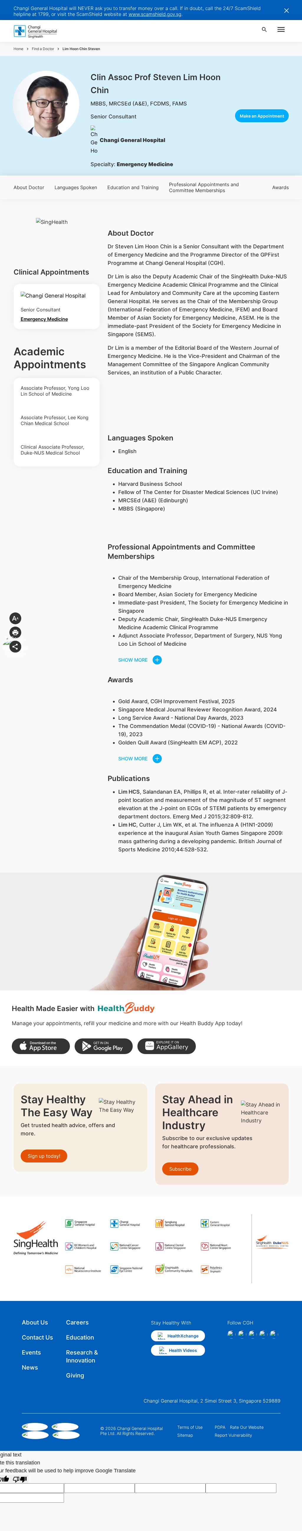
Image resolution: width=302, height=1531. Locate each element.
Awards (280, 187)
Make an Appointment (262, 115)
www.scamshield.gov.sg (155, 14)
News (30, 1367)
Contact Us (37, 1337)
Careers (77, 1322)
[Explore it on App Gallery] (166, 1046)
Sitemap (185, 1435)
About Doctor (29, 187)
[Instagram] (242, 1334)
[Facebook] (231, 1334)
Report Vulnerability (233, 1435)
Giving (75, 1375)
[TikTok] (263, 1334)
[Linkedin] (253, 1334)
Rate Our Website (247, 1427)
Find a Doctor (43, 49)
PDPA (220, 1427)
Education (80, 1337)
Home (18, 49)
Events (31, 1352)
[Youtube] (274, 1334)
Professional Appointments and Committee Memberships (204, 187)
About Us (35, 1322)
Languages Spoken (76, 187)
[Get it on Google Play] (104, 1046)
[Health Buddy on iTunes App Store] (41, 1046)
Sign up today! (44, 1156)
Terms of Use (190, 1427)
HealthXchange (183, 1335)
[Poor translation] (20, 1479)
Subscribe (180, 1169)
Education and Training (133, 187)
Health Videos (183, 1350)
